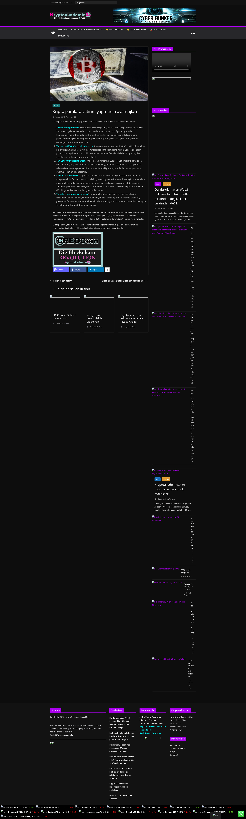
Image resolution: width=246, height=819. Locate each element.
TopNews (167, 184)
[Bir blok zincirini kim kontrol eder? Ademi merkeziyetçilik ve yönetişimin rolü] (170, 426)
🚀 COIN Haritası (158, 29)
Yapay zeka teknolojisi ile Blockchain (94, 318)
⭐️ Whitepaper (113, 29)
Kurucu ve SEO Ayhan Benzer (188, 586)
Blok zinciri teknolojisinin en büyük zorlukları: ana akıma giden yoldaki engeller (192, 260)
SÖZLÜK (158, 184)
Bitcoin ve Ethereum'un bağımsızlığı (192, 619)
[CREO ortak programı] (165, 573)
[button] (100, 29)
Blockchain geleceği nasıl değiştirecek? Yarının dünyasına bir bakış (192, 341)
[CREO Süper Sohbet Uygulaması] (65, 296)
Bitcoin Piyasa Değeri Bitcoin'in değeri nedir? (123, 280)
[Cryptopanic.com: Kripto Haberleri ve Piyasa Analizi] (133, 296)
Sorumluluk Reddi (177, 748)
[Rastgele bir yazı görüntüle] (193, 33)
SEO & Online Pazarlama (150, 717)
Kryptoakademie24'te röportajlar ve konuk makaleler (170, 489)
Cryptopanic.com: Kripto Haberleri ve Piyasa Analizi (132, 318)
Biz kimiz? (174, 755)
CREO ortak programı (185, 571)
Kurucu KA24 (64, 36)
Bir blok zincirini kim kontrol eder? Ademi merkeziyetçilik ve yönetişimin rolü (192, 418)
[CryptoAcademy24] (53, 33)
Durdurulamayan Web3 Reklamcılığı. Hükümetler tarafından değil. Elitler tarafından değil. (172, 196)
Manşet (56, 105)
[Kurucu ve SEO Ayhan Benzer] (167, 590)
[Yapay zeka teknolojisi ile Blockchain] (99, 296)
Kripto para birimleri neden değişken (191, 668)
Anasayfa (62, 29)
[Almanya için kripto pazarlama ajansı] (170, 540)
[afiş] (154, 10)
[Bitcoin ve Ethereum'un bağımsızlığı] (170, 628)
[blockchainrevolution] (78, 234)
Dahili (158, 479)
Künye (172, 752)
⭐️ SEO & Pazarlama (136, 29)
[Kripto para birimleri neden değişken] (169, 674)
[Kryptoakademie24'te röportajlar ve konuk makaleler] (174, 472)
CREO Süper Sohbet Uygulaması (64, 316)
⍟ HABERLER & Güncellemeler (85, 29)
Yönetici (57, 117)
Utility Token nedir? (62, 280)
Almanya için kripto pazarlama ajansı (192, 533)
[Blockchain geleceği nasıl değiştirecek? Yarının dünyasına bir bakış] (170, 349)
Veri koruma (175, 745)
